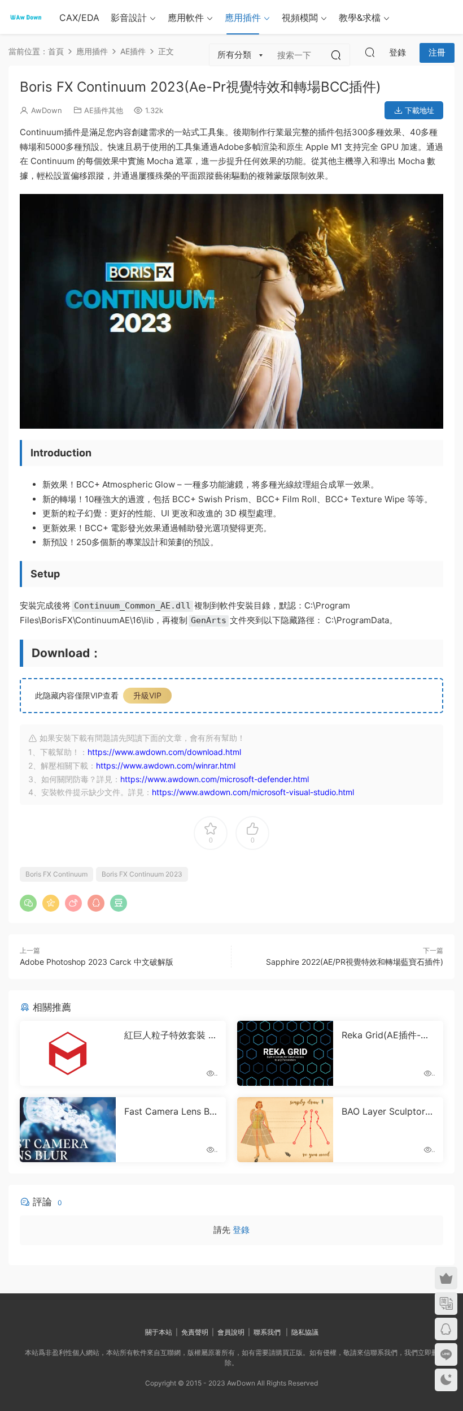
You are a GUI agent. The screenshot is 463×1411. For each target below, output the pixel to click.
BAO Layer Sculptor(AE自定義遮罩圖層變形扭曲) (388, 1111)
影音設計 (129, 17)
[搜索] (369, 52)
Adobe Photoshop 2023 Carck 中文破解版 (96, 961)
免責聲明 (194, 1332)
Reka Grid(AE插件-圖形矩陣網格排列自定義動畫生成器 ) (387, 1035)
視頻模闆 (300, 17)
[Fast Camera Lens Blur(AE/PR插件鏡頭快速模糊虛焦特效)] (68, 1129)
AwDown (46, 110)
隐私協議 (304, 1332)
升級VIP (147, 695)
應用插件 (243, 17)
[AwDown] (25, 17)
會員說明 (230, 1332)
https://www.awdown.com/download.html (164, 752)
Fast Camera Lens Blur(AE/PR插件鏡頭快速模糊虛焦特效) (170, 1111)
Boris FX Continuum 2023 (142, 874)
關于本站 (158, 1332)
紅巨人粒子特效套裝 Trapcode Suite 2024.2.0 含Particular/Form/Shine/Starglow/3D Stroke (170, 1035)
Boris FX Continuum (56, 874)
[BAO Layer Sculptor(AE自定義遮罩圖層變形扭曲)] (285, 1129)
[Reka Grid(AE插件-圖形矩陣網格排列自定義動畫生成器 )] (285, 1053)
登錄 (241, 1229)
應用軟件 (186, 17)
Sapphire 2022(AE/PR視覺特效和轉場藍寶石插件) (354, 961)
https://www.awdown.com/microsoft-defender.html (214, 779)
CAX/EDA (79, 17)
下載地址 (418, 110)
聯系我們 (267, 1332)
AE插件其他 (103, 110)
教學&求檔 (360, 17)
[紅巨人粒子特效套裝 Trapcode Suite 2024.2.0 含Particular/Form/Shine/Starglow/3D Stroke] (68, 1053)
